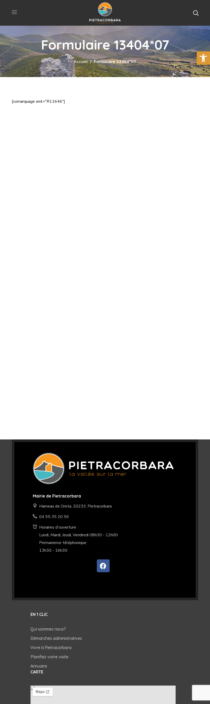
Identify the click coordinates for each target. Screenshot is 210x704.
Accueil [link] (81, 61)
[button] (195, 13)
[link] (203, 58)
